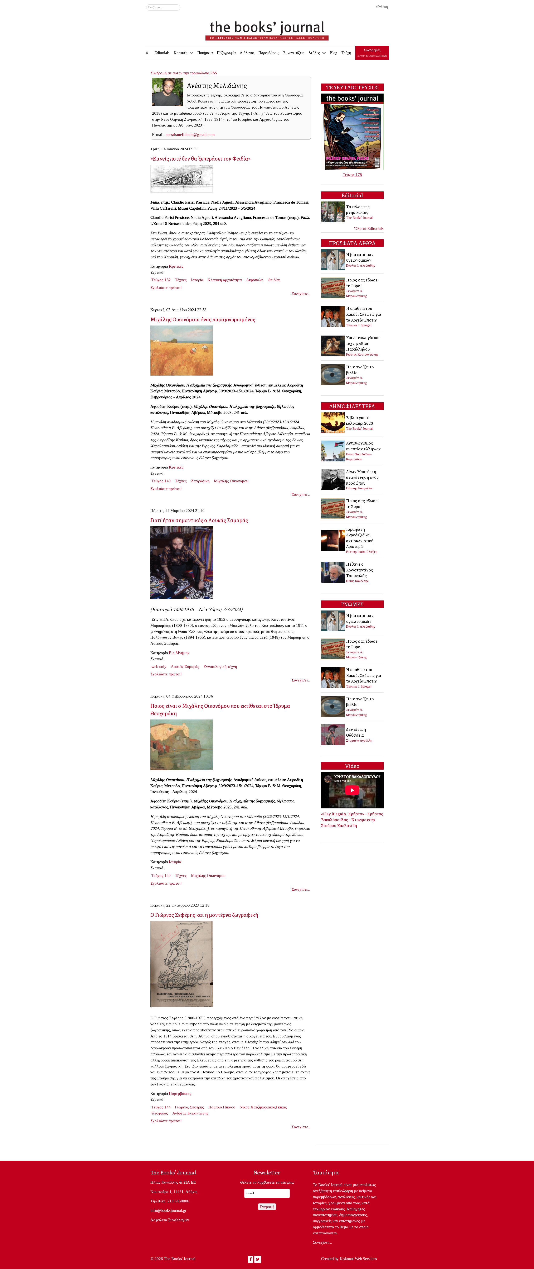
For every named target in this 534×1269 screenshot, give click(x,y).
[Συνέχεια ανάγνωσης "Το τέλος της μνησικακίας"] (333, 211)
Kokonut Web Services (358, 1258)
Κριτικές (176, 266)
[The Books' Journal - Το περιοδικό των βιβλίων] (267, 29)
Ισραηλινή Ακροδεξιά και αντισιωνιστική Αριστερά (359, 537)
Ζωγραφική (200, 481)
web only (158, 666)
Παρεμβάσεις (180, 1093)
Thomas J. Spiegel (359, 325)
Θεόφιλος (159, 1113)
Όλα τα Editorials (369, 228)
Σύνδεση (381, 7)
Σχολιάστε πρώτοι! (166, 287)
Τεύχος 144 (161, 1107)
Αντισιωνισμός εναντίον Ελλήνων (363, 446)
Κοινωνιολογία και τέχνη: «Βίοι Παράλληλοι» (362, 343)
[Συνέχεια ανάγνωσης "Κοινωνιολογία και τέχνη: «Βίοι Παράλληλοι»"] (333, 345)
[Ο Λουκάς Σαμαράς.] (183, 564)
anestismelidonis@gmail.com (190, 134)
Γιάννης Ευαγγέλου (359, 488)
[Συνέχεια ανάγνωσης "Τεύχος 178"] (352, 131)
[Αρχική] (149, 53)
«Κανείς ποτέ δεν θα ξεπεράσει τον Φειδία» (200, 158)
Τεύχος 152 (161, 280)
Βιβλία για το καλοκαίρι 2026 (359, 420)
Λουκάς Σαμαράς (185, 666)
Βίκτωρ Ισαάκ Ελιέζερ (361, 551)
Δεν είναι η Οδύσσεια (356, 732)
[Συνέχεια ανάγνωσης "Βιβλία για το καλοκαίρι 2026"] (333, 422)
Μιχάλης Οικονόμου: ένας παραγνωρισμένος (202, 319)
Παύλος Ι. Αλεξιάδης (360, 265)
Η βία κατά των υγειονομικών (359, 257)
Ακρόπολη (254, 280)
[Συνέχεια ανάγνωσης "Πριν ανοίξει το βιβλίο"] (333, 374)
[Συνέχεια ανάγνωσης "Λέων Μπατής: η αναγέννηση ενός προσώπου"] (333, 479)
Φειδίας (274, 280)
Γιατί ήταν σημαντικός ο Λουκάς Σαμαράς (199, 520)
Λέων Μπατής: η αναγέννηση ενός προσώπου (362, 477)
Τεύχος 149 (161, 481)
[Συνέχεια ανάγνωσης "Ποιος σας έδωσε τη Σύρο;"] (333, 287)
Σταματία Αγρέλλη (359, 740)
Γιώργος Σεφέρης (189, 1107)
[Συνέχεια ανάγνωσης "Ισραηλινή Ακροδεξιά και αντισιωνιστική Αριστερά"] (333, 540)
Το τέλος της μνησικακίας (358, 209)
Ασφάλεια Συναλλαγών (169, 1220)
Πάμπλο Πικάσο (221, 1107)
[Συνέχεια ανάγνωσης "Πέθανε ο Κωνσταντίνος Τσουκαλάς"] (333, 572)
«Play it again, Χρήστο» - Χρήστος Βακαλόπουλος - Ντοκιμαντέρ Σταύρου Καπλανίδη (352, 819)
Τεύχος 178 (352, 174)
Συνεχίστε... (301, 293)
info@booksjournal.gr (168, 1210)
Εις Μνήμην (179, 653)
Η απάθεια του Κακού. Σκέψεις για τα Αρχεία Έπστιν (363, 314)
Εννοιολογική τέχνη (220, 666)
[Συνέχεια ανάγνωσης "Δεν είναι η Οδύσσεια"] (333, 734)
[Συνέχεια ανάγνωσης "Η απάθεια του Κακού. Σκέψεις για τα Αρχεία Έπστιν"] (333, 316)
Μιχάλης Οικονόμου (231, 481)
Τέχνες (181, 280)
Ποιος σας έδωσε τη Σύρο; (362, 283)
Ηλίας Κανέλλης (357, 581)
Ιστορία (197, 280)
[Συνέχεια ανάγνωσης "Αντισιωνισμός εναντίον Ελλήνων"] (333, 450)
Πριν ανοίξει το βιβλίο (360, 369)
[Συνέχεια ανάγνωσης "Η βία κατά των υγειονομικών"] (333, 259)
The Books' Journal (359, 217)
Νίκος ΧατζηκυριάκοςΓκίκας (263, 1107)
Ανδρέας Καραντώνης (190, 1113)
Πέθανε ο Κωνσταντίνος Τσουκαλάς (359, 569)
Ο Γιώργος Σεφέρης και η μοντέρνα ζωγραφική (204, 914)
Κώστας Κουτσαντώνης (362, 354)
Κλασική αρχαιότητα (225, 280)
